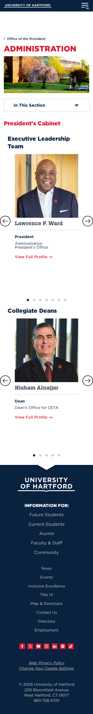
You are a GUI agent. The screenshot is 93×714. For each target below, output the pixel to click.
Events (46, 577)
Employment (46, 630)
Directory (46, 621)
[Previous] (5, 221)
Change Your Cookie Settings (46, 668)
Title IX (46, 594)
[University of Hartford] (28, 6)
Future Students (46, 514)
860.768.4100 (46, 700)
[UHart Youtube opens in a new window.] (38, 646)
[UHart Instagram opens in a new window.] (46, 646)
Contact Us (46, 612)
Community (46, 552)
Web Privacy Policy (46, 662)
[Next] (88, 221)
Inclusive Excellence (46, 586)
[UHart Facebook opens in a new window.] (22, 646)
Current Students (46, 524)
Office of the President (26, 39)
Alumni (46, 533)
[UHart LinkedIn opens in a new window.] (54, 646)
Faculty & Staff (46, 543)
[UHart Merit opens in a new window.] (63, 646)
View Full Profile (32, 256)
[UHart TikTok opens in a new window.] (71, 646)
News (46, 568)
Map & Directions (46, 603)
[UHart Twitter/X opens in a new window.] (30, 646)
